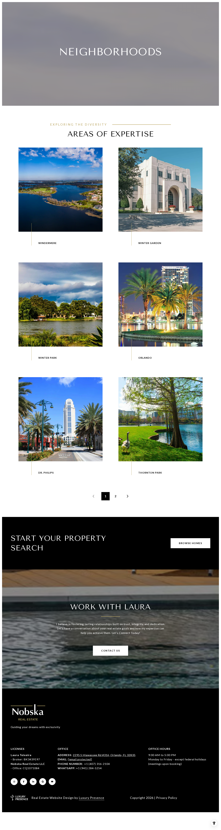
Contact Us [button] (110, 650)
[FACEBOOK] (23, 781)
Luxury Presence (91, 798)
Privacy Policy (166, 798)
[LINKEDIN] (33, 781)
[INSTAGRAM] (14, 781)
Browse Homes (190, 543)
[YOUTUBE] (52, 781)
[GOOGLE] (42, 781)
